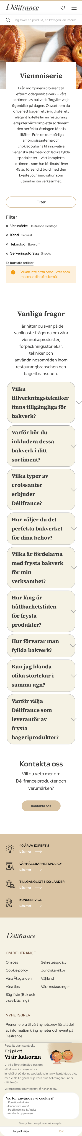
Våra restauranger (55, 986)
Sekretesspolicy (54, 962)
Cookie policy (17, 970)
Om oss (12, 962)
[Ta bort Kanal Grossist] (8, 235)
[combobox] (41, 20)
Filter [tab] (41, 202)
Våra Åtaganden (19, 978)
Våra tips (13, 986)
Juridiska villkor (53, 970)
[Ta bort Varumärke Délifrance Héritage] (8, 225)
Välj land (47, 978)
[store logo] (22, 7)
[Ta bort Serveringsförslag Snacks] (8, 253)
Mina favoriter (62, 7)
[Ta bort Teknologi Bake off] (8, 244)
